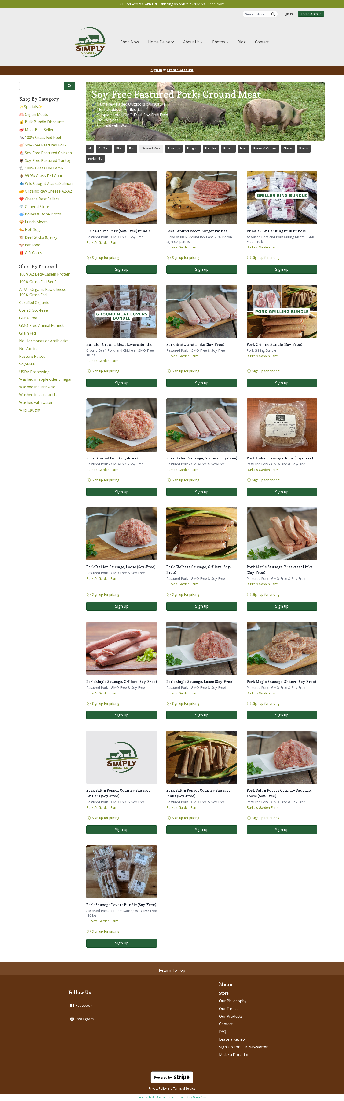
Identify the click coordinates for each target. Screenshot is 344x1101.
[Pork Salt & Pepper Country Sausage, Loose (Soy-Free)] (282, 757)
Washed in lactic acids (38, 394)
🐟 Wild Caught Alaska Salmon (46, 183)
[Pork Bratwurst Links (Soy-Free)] (201, 311)
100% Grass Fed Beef (37, 281)
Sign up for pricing (105, 257)
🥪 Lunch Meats (33, 221)
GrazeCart (199, 1097)
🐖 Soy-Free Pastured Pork (42, 145)
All (89, 148)
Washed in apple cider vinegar (45, 379)
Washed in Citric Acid (37, 387)
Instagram (84, 1018)
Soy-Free (27, 364)
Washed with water (36, 402)
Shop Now (130, 41)
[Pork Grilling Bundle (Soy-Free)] (282, 311)
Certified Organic (34, 302)
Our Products (230, 1016)
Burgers (192, 148)
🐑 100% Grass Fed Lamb (41, 168)
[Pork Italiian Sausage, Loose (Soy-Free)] (121, 533)
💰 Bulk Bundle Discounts (42, 121)
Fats (132, 148)
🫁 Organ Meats (33, 114)
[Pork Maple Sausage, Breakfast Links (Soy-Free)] (282, 533)
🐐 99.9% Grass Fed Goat (40, 175)
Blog (242, 41)
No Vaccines (29, 348)
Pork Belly (95, 159)
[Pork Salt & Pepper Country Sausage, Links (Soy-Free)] (201, 757)
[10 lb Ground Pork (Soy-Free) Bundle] (121, 197)
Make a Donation (234, 1054)
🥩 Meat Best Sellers (37, 129)
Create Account (311, 13)
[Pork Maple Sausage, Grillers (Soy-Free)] (121, 648)
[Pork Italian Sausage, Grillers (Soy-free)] (201, 425)
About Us (192, 41)
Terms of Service (184, 1088)
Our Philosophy (232, 1000)
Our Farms (228, 1008)
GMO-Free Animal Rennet (41, 325)
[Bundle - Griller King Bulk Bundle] (282, 197)
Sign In (288, 13)
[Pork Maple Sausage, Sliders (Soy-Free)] (282, 648)
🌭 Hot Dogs (30, 229)
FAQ (222, 1031)
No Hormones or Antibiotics (44, 340)
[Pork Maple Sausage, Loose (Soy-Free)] (201, 648)
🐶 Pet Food (29, 245)
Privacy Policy (158, 1088)
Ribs (119, 148)
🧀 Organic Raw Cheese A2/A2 (45, 191)
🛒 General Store (34, 206)
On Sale (104, 148)
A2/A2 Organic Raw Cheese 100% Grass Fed (42, 292)
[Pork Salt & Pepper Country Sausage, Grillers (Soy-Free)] (121, 757)
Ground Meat (151, 148)
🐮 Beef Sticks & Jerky (38, 237)
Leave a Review (232, 1039)
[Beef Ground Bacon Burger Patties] (201, 197)
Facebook (83, 1005)
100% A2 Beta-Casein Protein (44, 274)
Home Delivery (161, 41)
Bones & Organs (265, 148)
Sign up (121, 269)
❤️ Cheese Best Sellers (39, 198)
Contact (262, 41)
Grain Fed (27, 333)
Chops (288, 148)
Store (224, 993)
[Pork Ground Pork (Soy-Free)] (121, 425)
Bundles (211, 148)
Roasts (228, 148)
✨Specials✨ (31, 106)
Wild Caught (29, 410)
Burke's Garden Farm (102, 242)
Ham (243, 148)
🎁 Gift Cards (30, 252)
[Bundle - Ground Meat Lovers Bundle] (121, 311)
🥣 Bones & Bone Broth (40, 214)
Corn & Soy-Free (33, 310)
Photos (219, 41)
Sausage (174, 148)
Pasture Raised (32, 356)
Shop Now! (216, 4)
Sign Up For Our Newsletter (243, 1047)
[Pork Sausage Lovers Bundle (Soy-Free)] (121, 871)
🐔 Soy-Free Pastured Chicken (45, 152)
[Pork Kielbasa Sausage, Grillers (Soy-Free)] (201, 533)
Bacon (303, 148)
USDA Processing (34, 371)
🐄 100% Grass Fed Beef (40, 137)
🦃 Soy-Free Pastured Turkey (45, 160)
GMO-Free (28, 318)
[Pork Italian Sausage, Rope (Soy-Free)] (282, 425)
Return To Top (172, 970)
